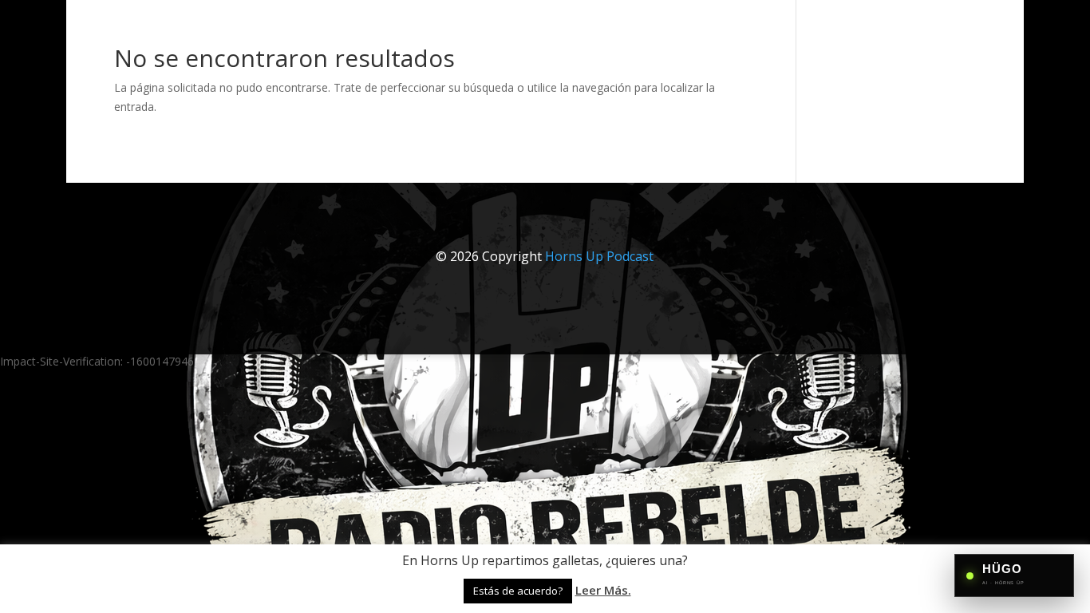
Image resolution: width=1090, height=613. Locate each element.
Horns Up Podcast (599, 256)
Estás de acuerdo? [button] (518, 590)
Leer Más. (603, 590)
